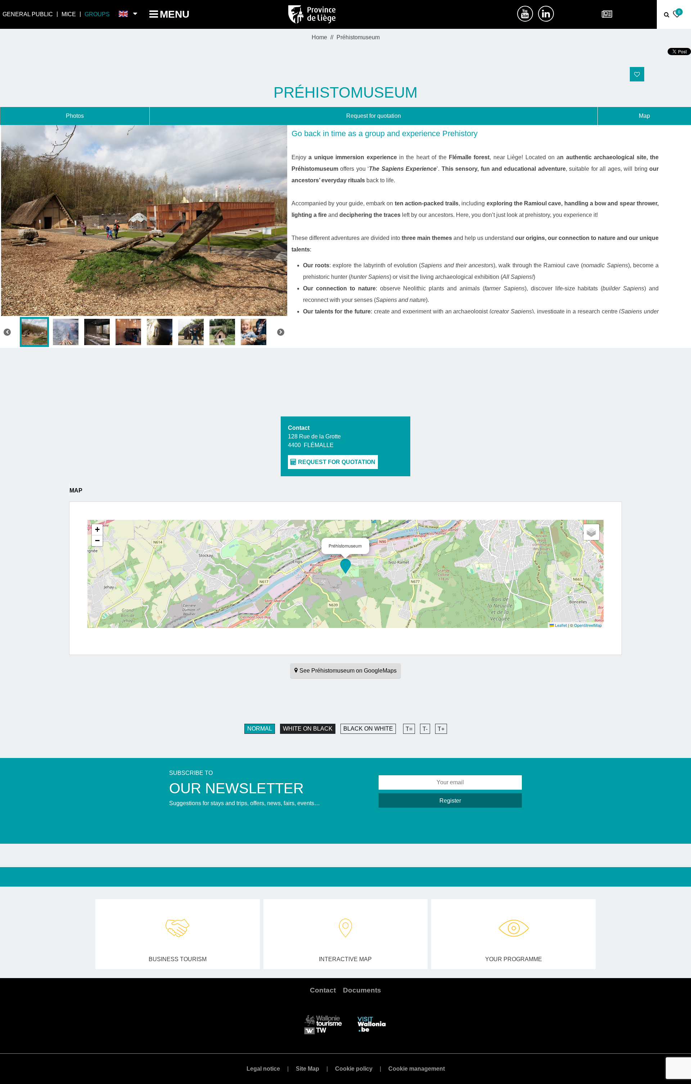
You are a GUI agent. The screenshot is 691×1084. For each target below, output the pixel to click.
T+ (441, 729)
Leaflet (560, 625)
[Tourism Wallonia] (323, 1024)
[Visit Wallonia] (371, 1024)
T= (409, 729)
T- (425, 729)
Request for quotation (373, 116)
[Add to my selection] (637, 74)
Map (644, 116)
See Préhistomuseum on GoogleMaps (348, 671)
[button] (345, 566)
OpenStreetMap (588, 625)
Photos (75, 116)
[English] (123, 14)
